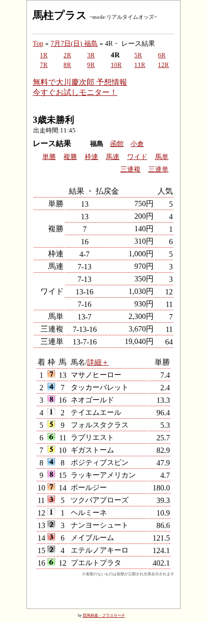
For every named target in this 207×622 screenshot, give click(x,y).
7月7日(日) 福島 (74, 43)
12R (163, 65)
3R (91, 55)
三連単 (158, 169)
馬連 (112, 156)
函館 (117, 143)
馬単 (161, 156)
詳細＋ (98, 362)
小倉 (137, 143)
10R (116, 65)
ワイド (137, 156)
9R (91, 65)
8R (67, 65)
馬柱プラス (60, 15)
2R (67, 55)
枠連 (91, 156)
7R (44, 65)
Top (38, 43)
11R (139, 65)
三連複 (130, 169)
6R (162, 55)
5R (138, 55)
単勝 (49, 156)
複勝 (70, 156)
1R (44, 55)
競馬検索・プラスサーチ (104, 615)
